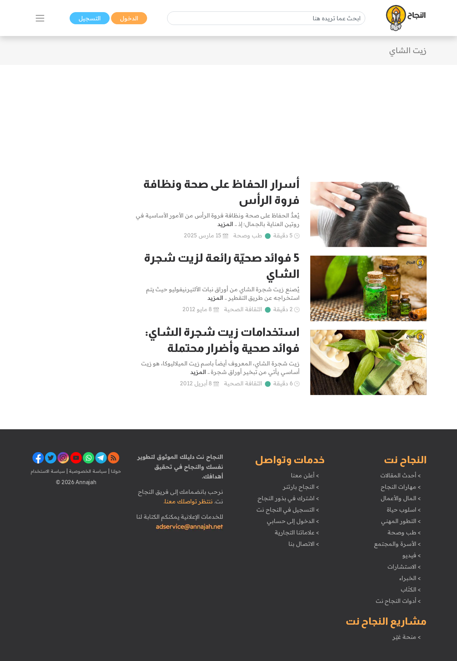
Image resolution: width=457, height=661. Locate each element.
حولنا (115, 471)
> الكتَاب (411, 589)
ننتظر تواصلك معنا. (188, 501)
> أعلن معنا (305, 475)
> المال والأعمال (401, 498)
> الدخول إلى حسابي (293, 520)
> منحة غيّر (406, 636)
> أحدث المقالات (400, 475)
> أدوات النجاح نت (398, 600)
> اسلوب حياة (404, 509)
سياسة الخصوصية (87, 471)
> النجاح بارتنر (301, 486)
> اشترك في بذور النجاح (288, 498)
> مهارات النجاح (401, 486)
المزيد (225, 223)
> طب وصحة (404, 532)
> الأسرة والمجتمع (397, 543)
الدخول (129, 18)
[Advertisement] (228, 115)
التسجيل (90, 18)
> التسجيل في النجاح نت (287, 509)
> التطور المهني (401, 520)
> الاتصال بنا (303, 543)
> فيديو (411, 555)
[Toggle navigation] (40, 18)
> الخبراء (410, 577)
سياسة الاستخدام (48, 471)
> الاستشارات (404, 566)
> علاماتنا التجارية (297, 532)
